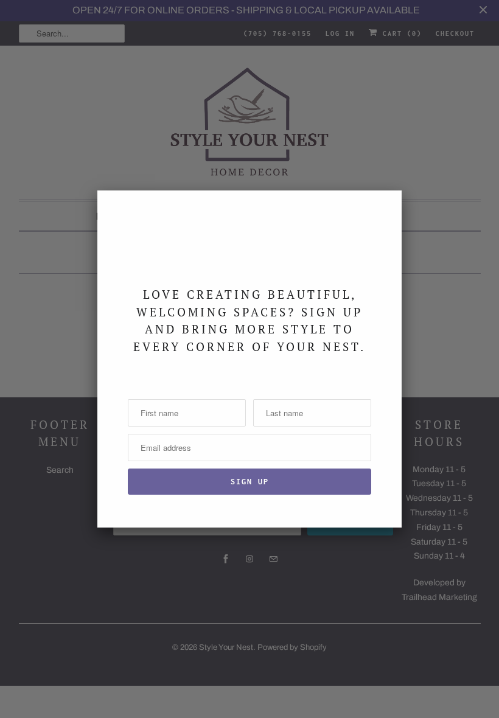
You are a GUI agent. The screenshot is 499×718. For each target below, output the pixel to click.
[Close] (385, 206)
